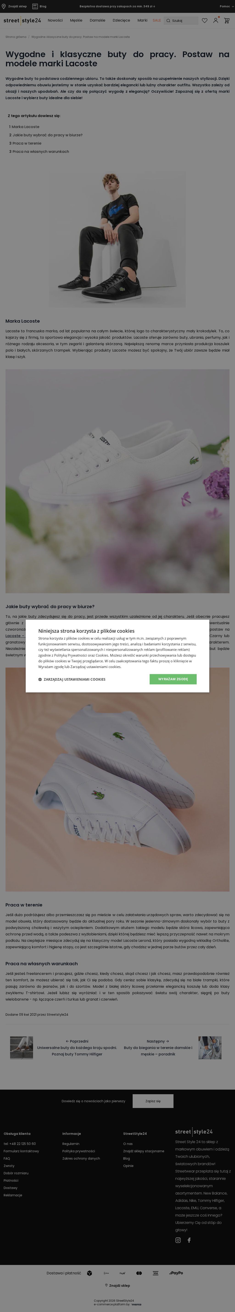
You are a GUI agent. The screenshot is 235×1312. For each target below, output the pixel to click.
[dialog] (117, 656)
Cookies (102, 655)
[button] (71, 679)
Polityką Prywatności (70, 655)
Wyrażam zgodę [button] (173, 679)
